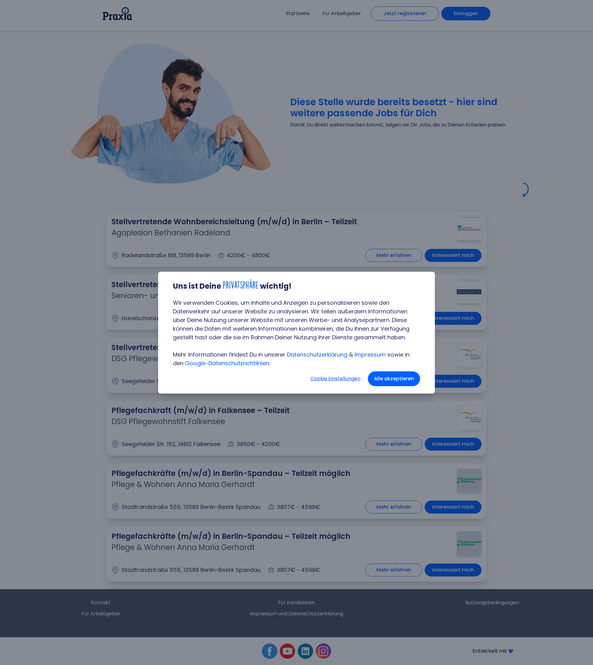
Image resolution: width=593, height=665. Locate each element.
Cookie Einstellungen (335, 378)
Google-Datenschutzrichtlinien (227, 363)
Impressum (370, 354)
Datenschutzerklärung (317, 354)
